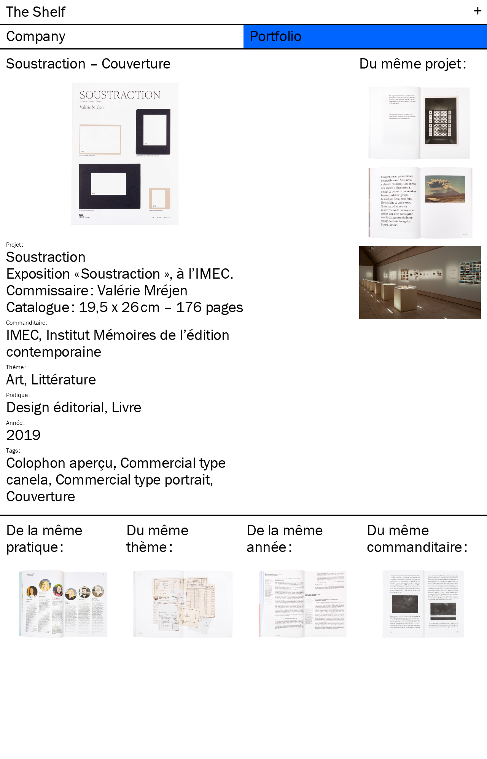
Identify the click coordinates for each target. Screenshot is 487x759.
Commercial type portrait (133, 479)
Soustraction (46, 256)
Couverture (40, 495)
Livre (126, 406)
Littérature (63, 379)
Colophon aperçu (59, 462)
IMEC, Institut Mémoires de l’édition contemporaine (118, 342)
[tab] (122, 36)
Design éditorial (55, 406)
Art (15, 379)
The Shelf (35, 11)
